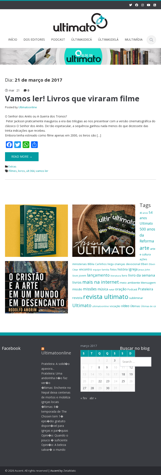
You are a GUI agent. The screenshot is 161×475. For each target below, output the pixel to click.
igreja (133, 269)
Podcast (132, 289)
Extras (12, 166)
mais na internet (100, 282)
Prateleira (145, 289)
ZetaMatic (69, 470)
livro (124, 275)
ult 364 (30, 171)
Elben (144, 264)
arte (144, 248)
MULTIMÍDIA (134, 39)
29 (100, 388)
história (123, 269)
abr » (93, 398)
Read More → (21, 156)
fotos (113, 269)
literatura (115, 275)
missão (77, 289)
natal (111, 289)
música (102, 289)
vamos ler (42, 171)
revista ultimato (105, 296)
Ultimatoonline (27, 107)
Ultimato (81, 305)
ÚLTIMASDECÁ (81, 39)
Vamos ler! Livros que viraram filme (72, 98)
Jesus (141, 269)
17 (115, 374)
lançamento (98, 275)
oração (121, 289)
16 (107, 374)
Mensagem (148, 282)
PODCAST (58, 39)
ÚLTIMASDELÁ (108, 39)
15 (100, 374)
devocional (133, 264)
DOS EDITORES (34, 39)
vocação (115, 306)
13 (84, 374)
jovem (82, 275)
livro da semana (141, 275)
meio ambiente (130, 282)
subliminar (136, 298)
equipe (97, 269)
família (105, 269)
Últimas (135, 306)
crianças (119, 264)
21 (92, 381)
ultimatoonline (100, 306)
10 (115, 367)
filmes (13, 171)
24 (115, 381)
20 (84, 381)
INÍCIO (12, 39)
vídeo (125, 306)
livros (21, 171)
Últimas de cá (148, 306)
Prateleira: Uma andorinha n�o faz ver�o (54, 378)
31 (115, 388)
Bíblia (91, 264)
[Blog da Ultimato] (80, 21)
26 (131, 381)
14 (92, 374)
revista (77, 298)
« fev (83, 398)
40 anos (144, 212)
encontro (85, 269)
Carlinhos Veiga (104, 264)
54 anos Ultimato (146, 217)
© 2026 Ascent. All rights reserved (26, 470)
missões (90, 288)
